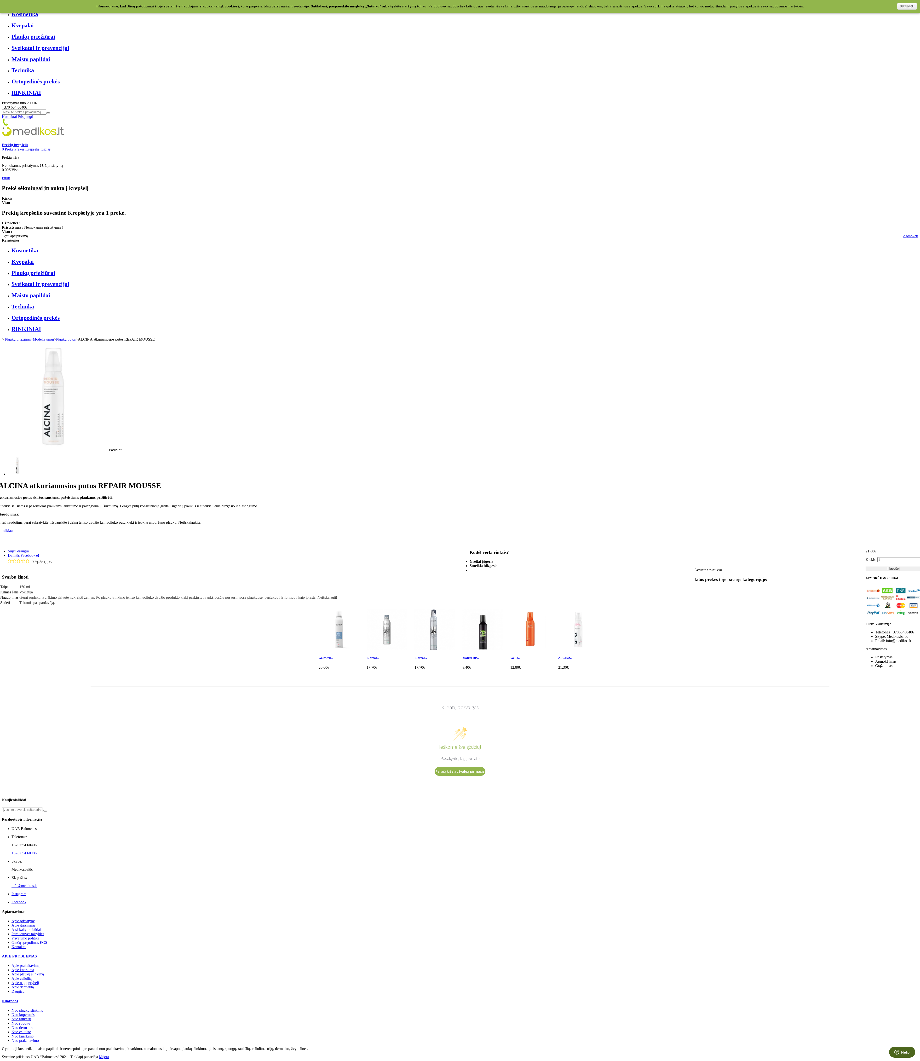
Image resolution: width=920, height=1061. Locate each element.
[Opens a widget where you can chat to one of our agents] (902, 1053)
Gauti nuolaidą (517, 541)
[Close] (540, 472)
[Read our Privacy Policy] (539, 573)
